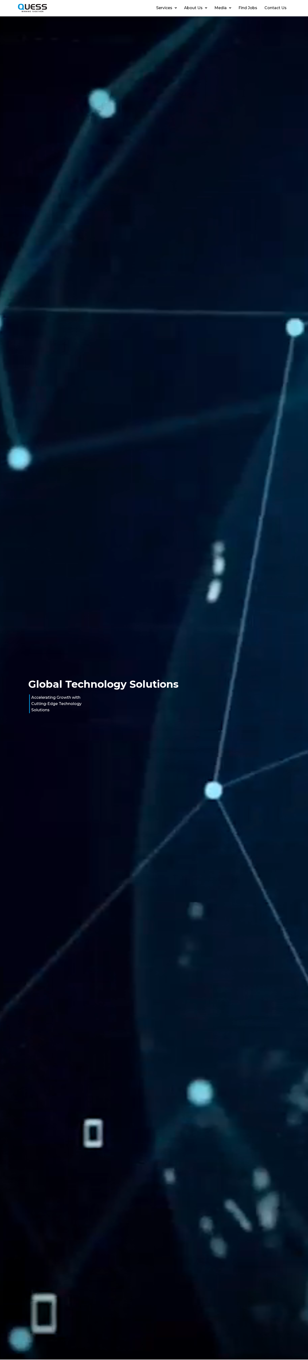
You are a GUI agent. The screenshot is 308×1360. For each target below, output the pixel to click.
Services (164, 8)
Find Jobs (247, 8)
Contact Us (275, 8)
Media (220, 8)
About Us (193, 8)
